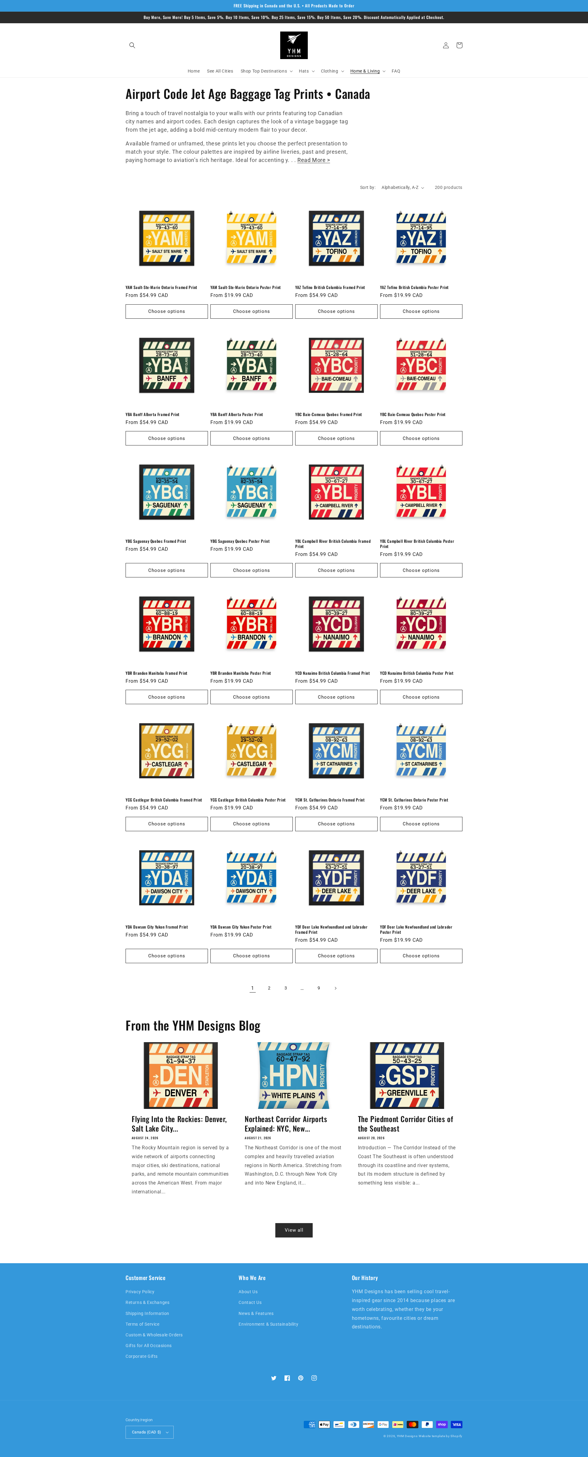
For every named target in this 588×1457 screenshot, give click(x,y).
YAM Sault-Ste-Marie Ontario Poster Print (245, 287)
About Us (248, 1291)
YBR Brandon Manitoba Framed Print (156, 673)
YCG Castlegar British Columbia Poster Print (248, 799)
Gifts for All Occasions (149, 1345)
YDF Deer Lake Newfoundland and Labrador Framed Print (331, 929)
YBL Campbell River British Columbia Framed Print (333, 544)
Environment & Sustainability (268, 1324)
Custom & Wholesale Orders (154, 1334)
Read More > (313, 160)
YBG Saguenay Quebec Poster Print (240, 541)
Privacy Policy (140, 1291)
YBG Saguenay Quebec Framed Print (156, 541)
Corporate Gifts (142, 1356)
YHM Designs (407, 1436)
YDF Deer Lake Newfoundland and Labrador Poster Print (416, 929)
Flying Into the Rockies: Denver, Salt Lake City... (179, 1123)
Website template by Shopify (440, 1436)
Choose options (166, 311)
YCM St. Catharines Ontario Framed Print (329, 799)
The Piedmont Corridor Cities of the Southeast (405, 1123)
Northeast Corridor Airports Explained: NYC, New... (286, 1123)
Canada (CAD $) (146, 1432)
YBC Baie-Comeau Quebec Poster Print (413, 414)
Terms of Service (143, 1324)
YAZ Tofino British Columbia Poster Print (414, 287)
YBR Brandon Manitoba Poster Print (240, 673)
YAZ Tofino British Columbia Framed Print (330, 287)
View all (294, 1230)
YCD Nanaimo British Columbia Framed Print (332, 673)
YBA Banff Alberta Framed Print (152, 414)
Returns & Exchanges (147, 1302)
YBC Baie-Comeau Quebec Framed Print (328, 414)
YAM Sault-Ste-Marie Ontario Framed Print (161, 287)
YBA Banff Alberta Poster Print (236, 414)
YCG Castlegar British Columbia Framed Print (164, 799)
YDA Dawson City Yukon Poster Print (240, 926)
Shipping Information (147, 1313)
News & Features (256, 1313)
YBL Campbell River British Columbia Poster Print (417, 544)
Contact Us (250, 1302)
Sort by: (367, 187)
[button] (132, 45)
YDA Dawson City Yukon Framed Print (157, 926)
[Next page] (335, 988)
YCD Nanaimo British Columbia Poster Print (417, 673)
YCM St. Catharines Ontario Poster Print (414, 799)
